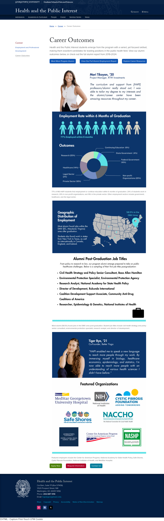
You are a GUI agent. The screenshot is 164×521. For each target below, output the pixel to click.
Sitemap (100, 502)
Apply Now (55, 466)
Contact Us (96, 466)
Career (63, 17)
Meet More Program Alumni (62, 61)
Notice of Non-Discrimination (83, 502)
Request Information (76, 466)
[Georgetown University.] (27, 2)
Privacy (56, 502)
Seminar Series (75, 17)
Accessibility (65, 502)
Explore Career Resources (134, 61)
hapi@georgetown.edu (51, 497)
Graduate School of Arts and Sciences (58, 2)
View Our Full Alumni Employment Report (98, 61)
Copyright (47, 502)
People (54, 17)
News (87, 17)
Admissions (19, 17)
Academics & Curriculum (37, 17)
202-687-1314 (49, 494)
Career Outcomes (22, 56)
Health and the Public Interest (46, 12)
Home (52, 26)
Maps (39, 502)
